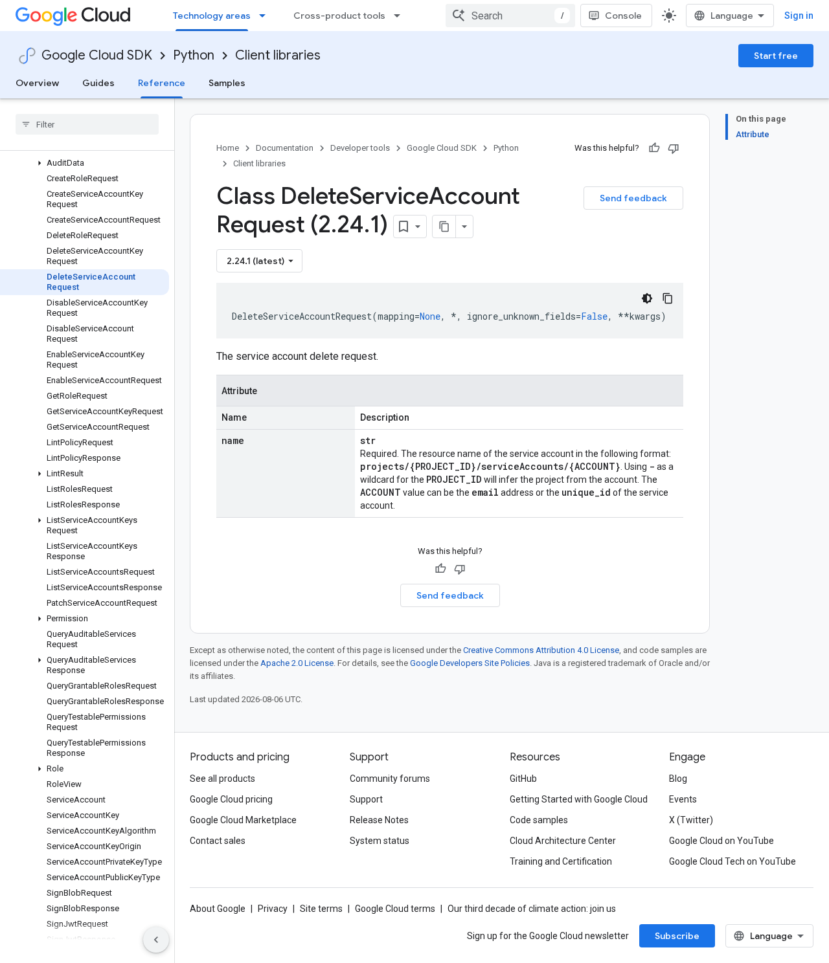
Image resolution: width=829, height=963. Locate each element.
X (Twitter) (691, 820)
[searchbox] (87, 124)
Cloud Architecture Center (563, 841)
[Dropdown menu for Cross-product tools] (400, 15)
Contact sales (217, 841)
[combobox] (510, 15)
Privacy (273, 908)
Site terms (321, 908)
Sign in (798, 15)
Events (683, 799)
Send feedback (633, 198)
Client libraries (278, 55)
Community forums (390, 778)
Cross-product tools (339, 15)
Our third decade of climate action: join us (532, 908)
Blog (678, 778)
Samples (227, 83)
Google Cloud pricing (231, 799)
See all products (222, 778)
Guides (98, 83)
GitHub (523, 778)
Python (193, 55)
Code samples (539, 820)
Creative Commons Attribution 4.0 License (541, 650)
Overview (37, 83)
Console (623, 15)
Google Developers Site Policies (470, 663)
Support (366, 799)
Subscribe (677, 936)
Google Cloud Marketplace (243, 820)
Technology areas (212, 15)
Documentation (284, 148)
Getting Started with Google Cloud (579, 799)
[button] (84, 163)
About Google (217, 908)
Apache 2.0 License (297, 663)
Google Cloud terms (395, 908)
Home (227, 148)
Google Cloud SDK (96, 55)
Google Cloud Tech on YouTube (732, 861)
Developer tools (360, 148)
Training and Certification (561, 861)
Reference (161, 83)
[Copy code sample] (667, 298)
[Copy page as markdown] (444, 227)
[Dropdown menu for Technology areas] (266, 15)
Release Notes (379, 820)
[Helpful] (654, 148)
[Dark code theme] (647, 298)
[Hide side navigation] (156, 940)
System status (379, 841)
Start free (776, 55)
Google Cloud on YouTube (721, 841)
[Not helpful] (673, 148)
